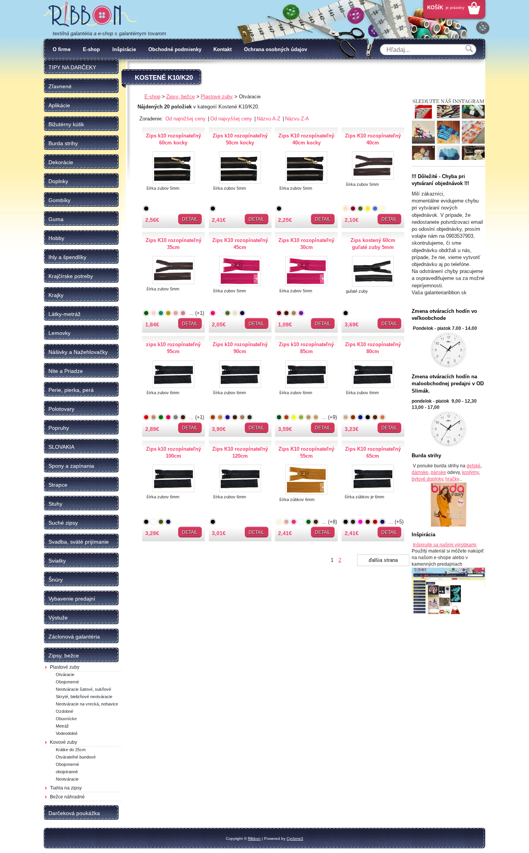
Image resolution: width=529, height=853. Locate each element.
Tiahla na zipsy (66, 788)
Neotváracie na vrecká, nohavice (87, 704)
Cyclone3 (295, 838)
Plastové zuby (64, 667)
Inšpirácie (124, 49)
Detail (190, 219)
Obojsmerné (67, 682)
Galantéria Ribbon (90, 15)
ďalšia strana (383, 560)
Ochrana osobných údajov (275, 49)
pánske (438, 472)
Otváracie (65, 674)
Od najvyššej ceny (232, 119)
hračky (452, 479)
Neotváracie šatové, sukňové (83, 689)
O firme (61, 49)
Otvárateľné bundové (76, 757)
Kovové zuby (63, 742)
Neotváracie (67, 779)
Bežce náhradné (67, 797)
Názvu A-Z (269, 119)
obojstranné (67, 771)
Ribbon (254, 838)
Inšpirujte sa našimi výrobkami (444, 544)
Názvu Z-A (297, 119)
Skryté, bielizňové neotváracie (84, 696)
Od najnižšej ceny (186, 119)
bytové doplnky (427, 479)
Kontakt (222, 49)
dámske (420, 472)
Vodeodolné (66, 733)
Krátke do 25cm (71, 749)
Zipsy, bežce (180, 97)
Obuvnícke (66, 718)
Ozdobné (64, 711)
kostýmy (470, 472)
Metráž (62, 726)
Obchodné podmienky (174, 49)
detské (474, 466)
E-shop (91, 49)
